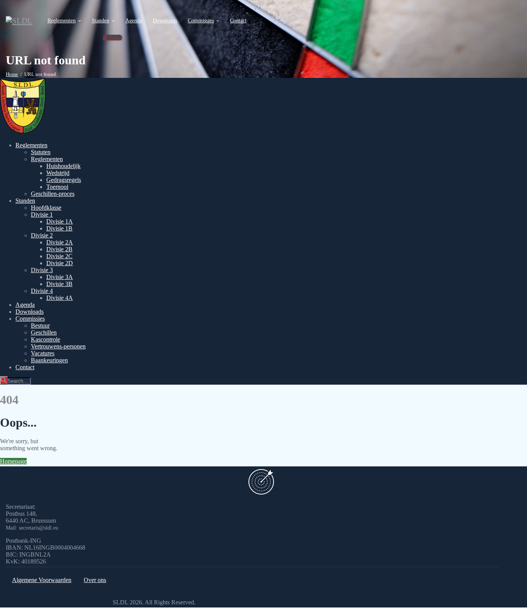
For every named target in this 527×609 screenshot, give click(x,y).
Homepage (13, 461)
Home (12, 74)
